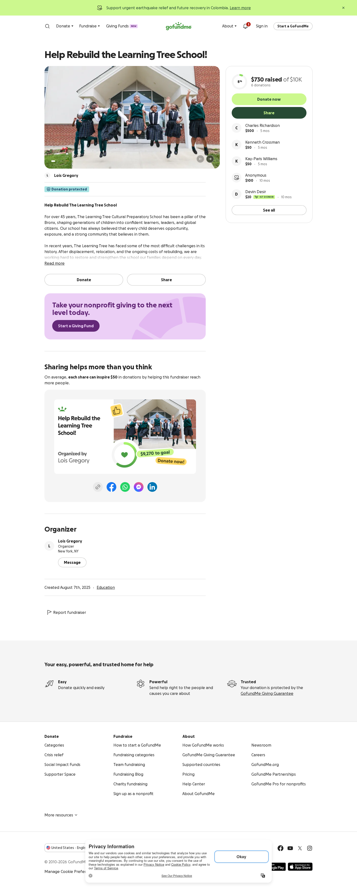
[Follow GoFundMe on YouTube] (290, 848)
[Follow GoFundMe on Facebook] (280, 848)
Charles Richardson (262, 125)
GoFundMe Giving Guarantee (267, 693)
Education (106, 587)
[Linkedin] (152, 487)
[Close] (343, 8)
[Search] (47, 26)
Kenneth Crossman (262, 142)
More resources (58, 815)
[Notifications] (245, 26)
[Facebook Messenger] (139, 487)
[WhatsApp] (125, 487)
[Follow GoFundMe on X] (300, 848)
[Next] (210, 159)
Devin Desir (255, 191)
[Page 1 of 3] (53, 161)
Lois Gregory (70, 541)
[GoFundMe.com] (178, 26)
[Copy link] (98, 487)
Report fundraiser (69, 612)
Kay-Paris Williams (261, 158)
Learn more (240, 8)
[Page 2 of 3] (58, 161)
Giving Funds (121, 26)
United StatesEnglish (69, 848)
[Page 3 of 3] (61, 161)
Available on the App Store (300, 867)
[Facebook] (111, 487)
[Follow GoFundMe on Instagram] (309, 848)
